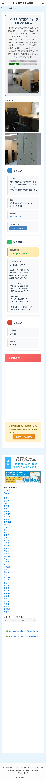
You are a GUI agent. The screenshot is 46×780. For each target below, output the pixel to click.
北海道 (7, 490)
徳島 (7, 583)
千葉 (7, 519)
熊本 (7, 601)
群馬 (7, 514)
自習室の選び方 (35, 770)
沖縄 (7, 612)
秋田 (7, 501)
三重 (7, 551)
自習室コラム (10, 770)
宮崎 (7, 606)
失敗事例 (26, 770)
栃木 (7, 511)
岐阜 (7, 543)
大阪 (7, 559)
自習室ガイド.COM (23, 3)
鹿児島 (7, 609)
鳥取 (7, 569)
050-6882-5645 (15, 217)
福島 (7, 506)
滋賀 (7, 553)
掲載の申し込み (29, 767)
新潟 (7, 527)
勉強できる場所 (23, 773)
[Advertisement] (23, 670)
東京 (7, 522)
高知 (7, 590)
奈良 (7, 564)
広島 (7, 577)
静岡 (7, 548)
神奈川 (8, 524)
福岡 (7, 593)
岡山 (7, 575)
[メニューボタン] (3, 3)
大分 (7, 604)
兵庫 (7, 561)
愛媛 (7, 588)
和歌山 (7, 567)
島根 (7, 572)
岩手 (7, 495)
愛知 (7, 545)
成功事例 (19, 770)
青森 (7, 493)
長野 (7, 540)
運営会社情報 (39, 767)
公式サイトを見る (18, 228)
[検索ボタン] (43, 3)
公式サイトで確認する (24, 437)
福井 (7, 535)
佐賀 (7, 596)
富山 (7, 530)
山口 (7, 580)
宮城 (7, 498)
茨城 (7, 509)
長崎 (7, 598)
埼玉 (7, 516)
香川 (7, 585)
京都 (7, 556)
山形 (7, 503)
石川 (7, 532)
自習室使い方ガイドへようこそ (12, 767)
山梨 (7, 538)
